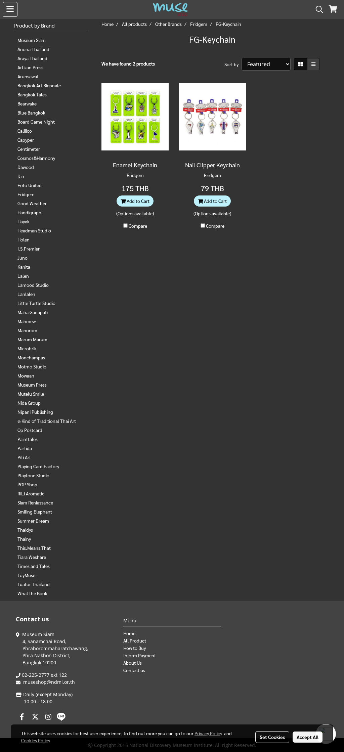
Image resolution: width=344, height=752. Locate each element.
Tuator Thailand (33, 584)
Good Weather (32, 203)
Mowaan (25, 375)
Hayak (23, 221)
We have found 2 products (128, 63)
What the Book (32, 593)
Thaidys (25, 530)
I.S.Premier (28, 249)
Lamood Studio (33, 285)
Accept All (307, 737)
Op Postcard (29, 430)
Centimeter (28, 149)
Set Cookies (272, 737)
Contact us (134, 670)
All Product (134, 640)
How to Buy (134, 648)
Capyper (25, 140)
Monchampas (31, 357)
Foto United (29, 185)
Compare (138, 226)
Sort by (233, 64)
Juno (22, 258)
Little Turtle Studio (36, 303)
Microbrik (27, 348)
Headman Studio (34, 230)
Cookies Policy (35, 740)
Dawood (25, 167)
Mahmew (26, 321)
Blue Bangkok (31, 112)
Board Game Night (36, 122)
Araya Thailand (32, 58)
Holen (23, 239)
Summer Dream (33, 521)
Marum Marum (32, 339)
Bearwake (27, 103)
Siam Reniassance (35, 502)
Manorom (27, 330)
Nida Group (29, 403)
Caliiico (24, 131)
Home (129, 633)
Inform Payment (139, 655)
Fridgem (26, 194)
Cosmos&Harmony (36, 158)
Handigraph (29, 212)
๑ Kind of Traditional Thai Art (46, 421)
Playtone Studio (33, 475)
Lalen (23, 276)
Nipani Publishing (35, 412)
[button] (317, 9)
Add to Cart (137, 201)
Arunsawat (28, 76)
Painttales (27, 439)
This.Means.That (34, 548)
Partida (24, 448)
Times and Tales (33, 566)
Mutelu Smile (30, 394)
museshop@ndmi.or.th (49, 682)
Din (20, 176)
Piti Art (24, 457)
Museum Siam (31, 40)
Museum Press (32, 385)
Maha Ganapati (32, 312)
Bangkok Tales (32, 94)
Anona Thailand (33, 49)
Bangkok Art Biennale (39, 85)
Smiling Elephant (34, 511)
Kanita (23, 267)
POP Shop (27, 484)
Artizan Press (30, 67)
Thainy (24, 539)
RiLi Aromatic (30, 493)
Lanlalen (26, 294)
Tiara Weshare (31, 557)
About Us (132, 663)
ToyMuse (26, 575)
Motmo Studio (31, 366)
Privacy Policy (208, 733)
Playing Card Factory (38, 466)
